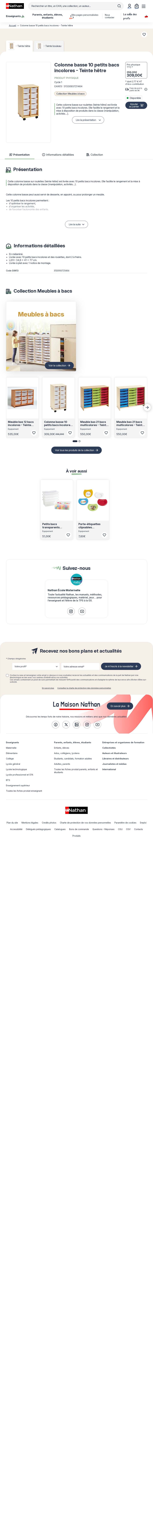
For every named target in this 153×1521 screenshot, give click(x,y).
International (109, 769)
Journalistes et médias (114, 764)
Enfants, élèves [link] (61, 748)
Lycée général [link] (13, 764)
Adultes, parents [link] (62, 764)
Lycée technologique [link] (16, 769)
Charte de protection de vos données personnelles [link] (85, 822)
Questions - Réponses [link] (103, 829)
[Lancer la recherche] (119, 6)
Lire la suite (75, 224)
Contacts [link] (138, 829)
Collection (97, 154)
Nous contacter (109, 16)
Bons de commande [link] (79, 829)
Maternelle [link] (11, 748)
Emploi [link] (143, 822)
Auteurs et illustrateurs (114, 753)
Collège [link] (10, 758)
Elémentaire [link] (11, 753)
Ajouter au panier (134, 105)
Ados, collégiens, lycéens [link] (66, 753)
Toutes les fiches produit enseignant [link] (24, 791)
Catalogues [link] (60, 829)
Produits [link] (76, 836)
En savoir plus (48, 688)
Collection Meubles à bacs (70, 93)
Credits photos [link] (49, 822)
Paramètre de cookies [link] (125, 822)
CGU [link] (120, 829)
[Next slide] (147, 407)
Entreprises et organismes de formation (123, 742)
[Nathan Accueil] (15, 6)
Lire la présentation (86, 119)
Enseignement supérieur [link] (18, 785)
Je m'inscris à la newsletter (119, 666)
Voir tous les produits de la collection (74, 450)
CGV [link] (128, 829)
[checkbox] (7, 675)
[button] (28, 102)
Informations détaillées (60, 154)
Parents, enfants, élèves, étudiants (72, 742)
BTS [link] (8, 780)
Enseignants (12, 742)
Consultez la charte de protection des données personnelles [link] (84, 688)
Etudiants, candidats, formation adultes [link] (73, 758)
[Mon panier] (137, 6)
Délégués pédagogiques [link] (38, 829)
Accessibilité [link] (16, 829)
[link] (71, 611)
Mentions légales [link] (30, 822)
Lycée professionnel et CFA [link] (19, 774)
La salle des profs (130, 16)
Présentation (21, 154)
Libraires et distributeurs (115, 758)
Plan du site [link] (12, 822)
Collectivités (109, 748)
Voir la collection (57, 365)
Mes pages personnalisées (85, 15)
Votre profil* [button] (20, 666)
